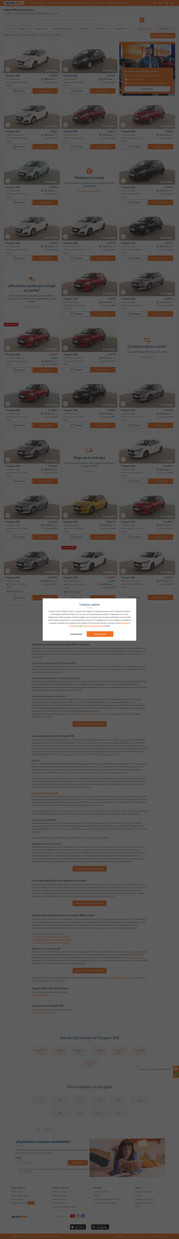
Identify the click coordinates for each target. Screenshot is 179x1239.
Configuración (76, 634)
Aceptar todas (100, 634)
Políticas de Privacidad (91, 626)
